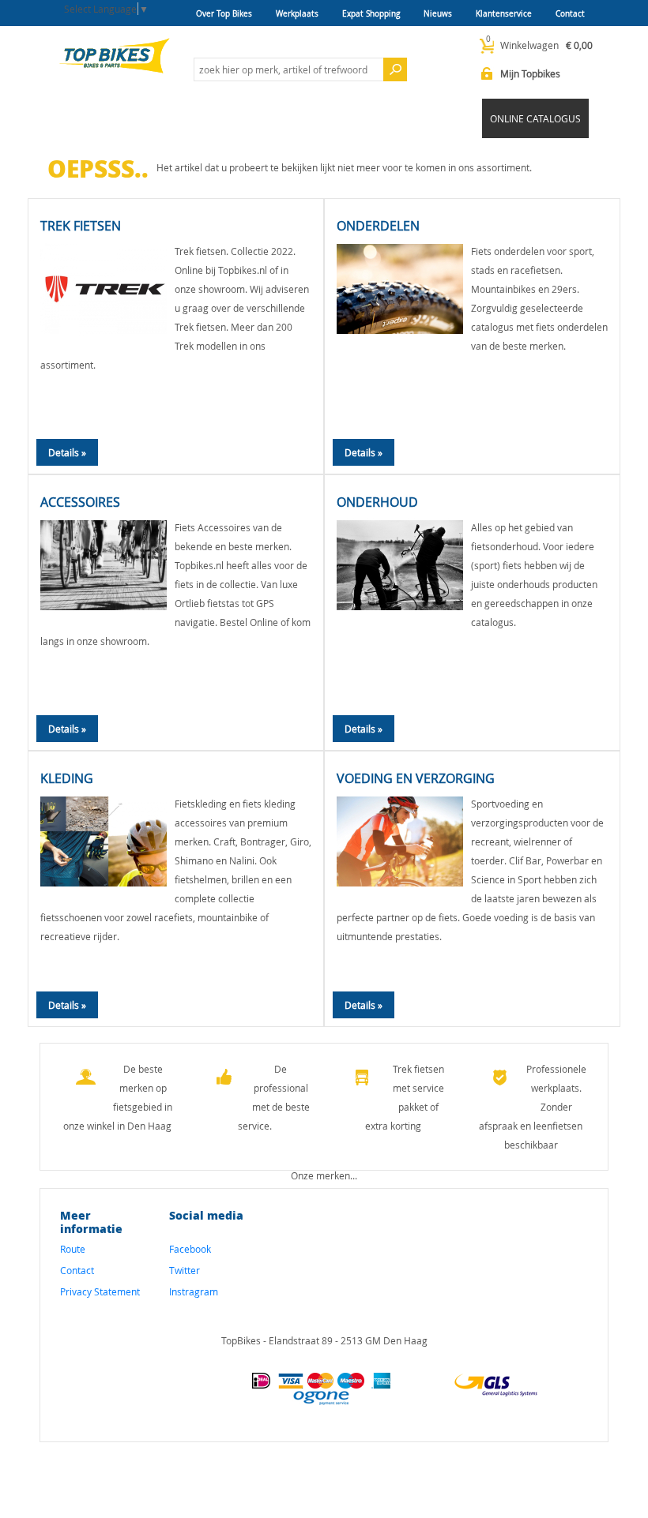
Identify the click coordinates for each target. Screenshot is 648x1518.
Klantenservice (504, 14)
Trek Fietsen (80, 225)
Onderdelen (378, 225)
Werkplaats (297, 14)
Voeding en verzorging (416, 778)
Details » (67, 452)
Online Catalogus (535, 118)
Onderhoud (377, 502)
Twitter (184, 1270)
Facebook (190, 1249)
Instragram (193, 1291)
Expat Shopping (371, 14)
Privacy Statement (100, 1291)
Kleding (66, 778)
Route (72, 1249)
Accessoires (80, 502)
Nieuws (438, 14)
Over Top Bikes (224, 14)
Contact (570, 14)
